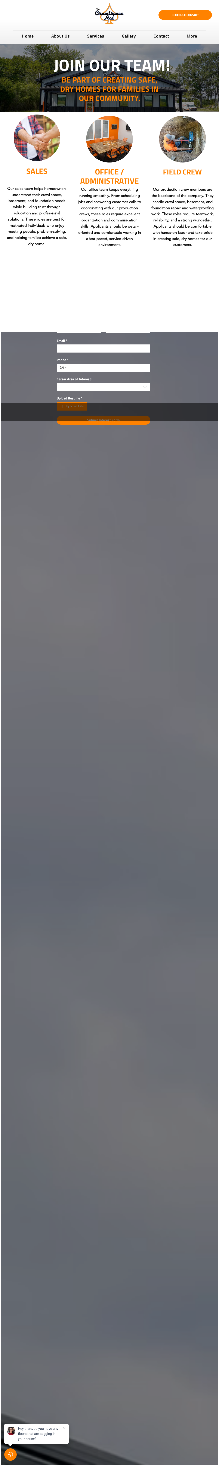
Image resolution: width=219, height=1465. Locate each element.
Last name (115, 321)
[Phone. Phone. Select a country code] (63, 367)
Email (62, 340)
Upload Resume (69, 398)
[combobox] (103, 387)
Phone (62, 360)
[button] (95, 35)
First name (66, 321)
